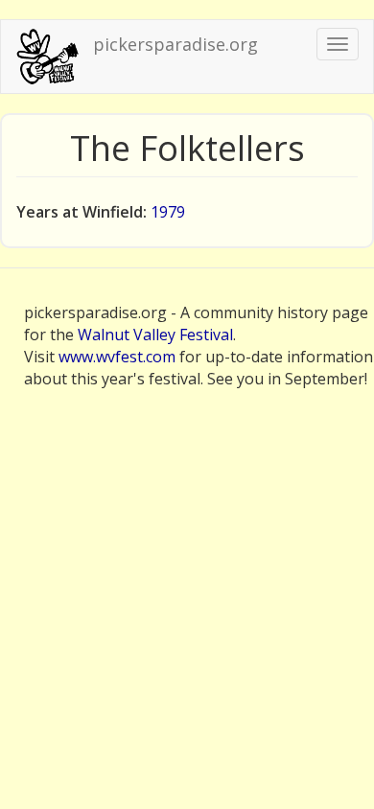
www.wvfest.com (116, 356)
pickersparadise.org (175, 44)
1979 (168, 211)
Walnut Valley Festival (155, 334)
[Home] (47, 56)
